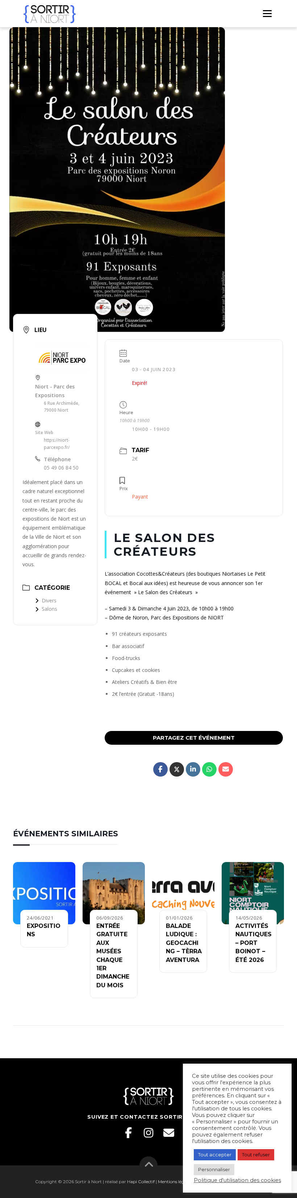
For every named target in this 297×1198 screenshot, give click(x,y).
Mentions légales (175, 1181)
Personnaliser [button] (214, 1169)
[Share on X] (177, 769)
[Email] (168, 1132)
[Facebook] (128, 1132)
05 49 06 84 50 (61, 467)
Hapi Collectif (141, 1181)
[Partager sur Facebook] (160, 769)
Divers (49, 600)
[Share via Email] (225, 769)
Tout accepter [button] (214, 1154)
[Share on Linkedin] (193, 769)
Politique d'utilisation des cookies (237, 1180)
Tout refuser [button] (256, 1154)
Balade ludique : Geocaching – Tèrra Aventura (184, 942)
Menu (267, 13)
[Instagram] (148, 1132)
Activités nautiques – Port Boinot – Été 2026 (253, 942)
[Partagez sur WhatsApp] (209, 769)
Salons (49, 608)
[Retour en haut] (149, 1165)
